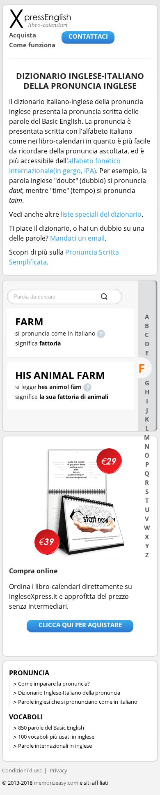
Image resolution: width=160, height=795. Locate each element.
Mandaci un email (77, 238)
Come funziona (32, 45)
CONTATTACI (88, 36)
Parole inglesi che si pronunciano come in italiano (77, 701)
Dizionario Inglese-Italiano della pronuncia (69, 692)
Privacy (58, 770)
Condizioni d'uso (22, 770)
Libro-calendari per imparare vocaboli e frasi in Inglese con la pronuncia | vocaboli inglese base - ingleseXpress (40, 18)
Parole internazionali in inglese (55, 745)
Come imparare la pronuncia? (54, 683)
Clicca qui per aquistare (80, 625)
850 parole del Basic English (51, 727)
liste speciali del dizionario (101, 214)
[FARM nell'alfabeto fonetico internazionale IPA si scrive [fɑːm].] (101, 333)
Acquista (22, 35)
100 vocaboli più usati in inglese (56, 736)
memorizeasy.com (56, 782)
